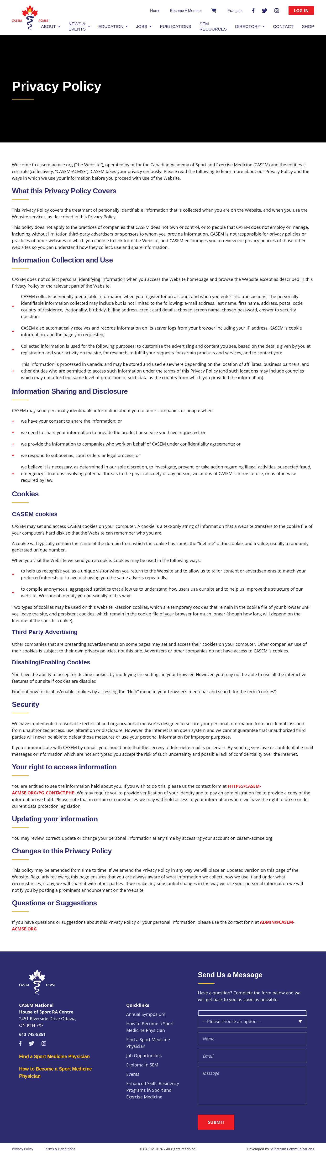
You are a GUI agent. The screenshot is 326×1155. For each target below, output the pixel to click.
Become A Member (186, 11)
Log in (301, 10)
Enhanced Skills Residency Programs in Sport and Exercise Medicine (152, 1090)
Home (155, 11)
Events (132, 1074)
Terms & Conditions (59, 1149)
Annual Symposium (145, 1014)
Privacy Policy (22, 1149)
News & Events (77, 26)
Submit (216, 1122)
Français (235, 11)
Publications (175, 26)
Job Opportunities (144, 1055)
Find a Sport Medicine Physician (54, 1056)
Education (110, 26)
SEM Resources (213, 26)
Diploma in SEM (142, 1065)
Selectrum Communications (292, 1149)
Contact (283, 26)
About (48, 26)
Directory (247, 26)
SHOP (308, 26)
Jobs (141, 26)
